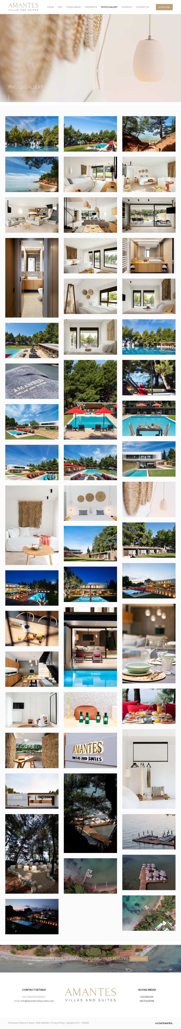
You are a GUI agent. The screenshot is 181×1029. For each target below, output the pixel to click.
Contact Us (142, 7)
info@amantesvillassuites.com (37, 1000)
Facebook (147, 996)
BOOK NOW (139, 958)
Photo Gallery (109, 7)
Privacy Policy (58, 1022)
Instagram (147, 1000)
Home (50, 7)
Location (126, 7)
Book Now (164, 7)
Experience (91, 7)
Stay (60, 7)
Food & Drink (73, 7)
